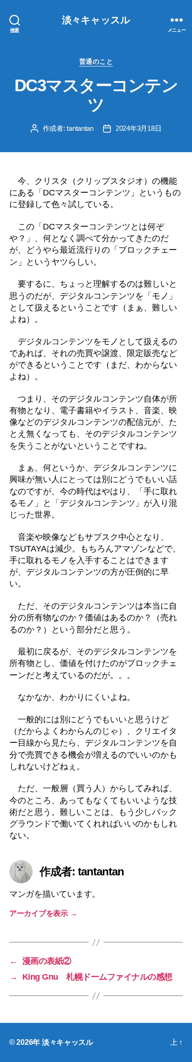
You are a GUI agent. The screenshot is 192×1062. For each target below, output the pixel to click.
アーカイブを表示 (43, 913)
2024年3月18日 (138, 128)
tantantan (80, 128)
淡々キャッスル (96, 20)
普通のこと (96, 61)
